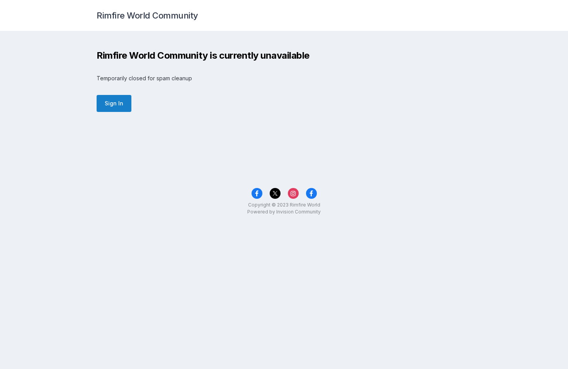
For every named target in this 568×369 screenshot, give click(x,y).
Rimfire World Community (147, 15)
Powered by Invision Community (284, 212)
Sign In (114, 103)
